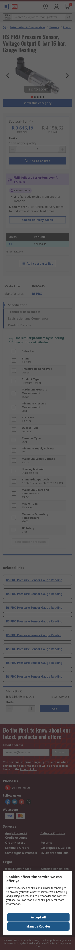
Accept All (38, 917)
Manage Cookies (38, 926)
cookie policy (45, 900)
